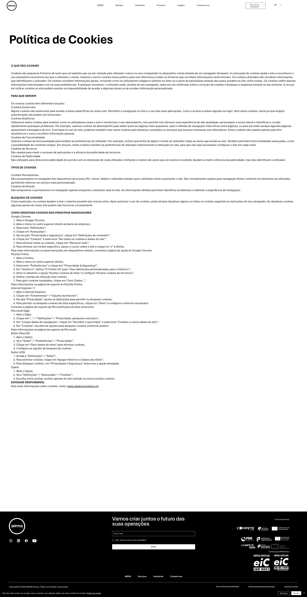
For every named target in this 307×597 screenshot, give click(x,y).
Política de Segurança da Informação (261, 586)
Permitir (296, 593)
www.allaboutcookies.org (83, 386)
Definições (284, 593)
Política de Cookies (291, 586)
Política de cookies (94, 593)
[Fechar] (304, 593)
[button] (256, 6)
